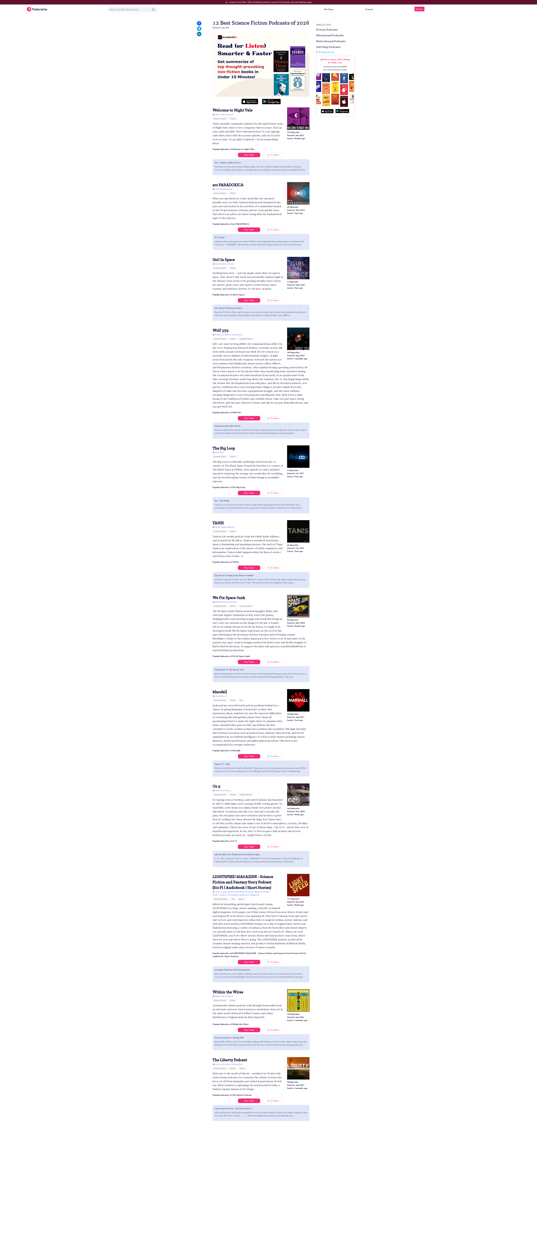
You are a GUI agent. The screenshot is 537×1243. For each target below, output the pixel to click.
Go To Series (273, 155)
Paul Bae (219, 452)
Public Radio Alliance (224, 527)
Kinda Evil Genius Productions (228, 334)
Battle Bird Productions (226, 602)
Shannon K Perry (223, 790)
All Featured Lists (326, 52)
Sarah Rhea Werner (224, 264)
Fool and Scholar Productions (229, 1064)
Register (419, 9)
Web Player (329, 9)
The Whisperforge (223, 189)
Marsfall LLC (221, 696)
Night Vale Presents (224, 114)
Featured (369, 9)
